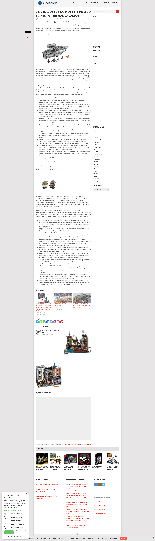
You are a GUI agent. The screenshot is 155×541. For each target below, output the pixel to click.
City (94, 53)
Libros (95, 144)
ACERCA (104, 3)
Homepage (116, 3)
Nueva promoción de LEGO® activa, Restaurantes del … (45, 490)
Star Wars (96, 60)
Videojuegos (97, 178)
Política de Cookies (99, 509)
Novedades (70, 19)
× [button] (26, 494)
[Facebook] (47, 321)
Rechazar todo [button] (21, 532)
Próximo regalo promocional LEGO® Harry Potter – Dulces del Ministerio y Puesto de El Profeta (78, 518)
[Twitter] (51, 321)
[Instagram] (54, 321)
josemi (68, 502)
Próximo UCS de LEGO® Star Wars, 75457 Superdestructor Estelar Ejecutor (77, 486)
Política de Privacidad (100, 505)
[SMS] (44, 321)
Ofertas (96, 164)
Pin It (26, 37)
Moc (95, 149)
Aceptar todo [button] (8, 532)
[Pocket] (58, 321)
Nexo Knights (98, 154)
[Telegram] (37, 321)
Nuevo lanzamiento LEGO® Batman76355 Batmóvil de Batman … (47, 497)
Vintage (96, 181)
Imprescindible (98, 140)
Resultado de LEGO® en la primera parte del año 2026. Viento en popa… (76, 504)
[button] (15, 510)
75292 (37, 34)
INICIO (75, 3)
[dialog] (15, 515)
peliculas (96, 166)
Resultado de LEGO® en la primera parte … (48, 484)
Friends (95, 56)
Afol (95, 130)
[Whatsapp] (40, 321)
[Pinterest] (61, 321)
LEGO (84, 3)
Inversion (96, 142)
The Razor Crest (43, 34)
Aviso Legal (97, 501)
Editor (62, 19)
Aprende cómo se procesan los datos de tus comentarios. (75, 444)
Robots (96, 169)
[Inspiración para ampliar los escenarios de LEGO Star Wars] (82, 298)
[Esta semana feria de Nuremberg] (63, 298)
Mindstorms (97, 147)
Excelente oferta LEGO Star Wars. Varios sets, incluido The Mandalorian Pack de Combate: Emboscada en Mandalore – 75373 (44, 307)
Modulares (97, 152)
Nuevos (96, 161)
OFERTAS (94, 3)
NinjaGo (96, 157)
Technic (95, 63)
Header (96, 137)
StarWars (76, 19)
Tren (95, 176)
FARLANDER (69, 509)
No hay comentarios (54, 19)
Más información (12, 507)
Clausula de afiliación (100, 513)
